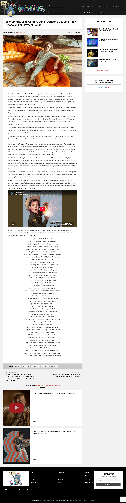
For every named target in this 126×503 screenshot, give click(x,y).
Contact (88, 6)
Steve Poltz (54, 366)
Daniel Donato (35, 366)
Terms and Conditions (104, 6)
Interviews (71, 13)
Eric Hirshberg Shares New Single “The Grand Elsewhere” (54, 393)
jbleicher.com (21, 32)
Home (50, 13)
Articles (57, 13)
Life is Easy (34, 94)
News (64, 13)
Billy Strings (26, 366)
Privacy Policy (94, 6)
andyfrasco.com (31, 235)
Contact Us (89, 482)
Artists (33, 479)
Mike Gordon (45, 366)
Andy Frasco (17, 366)
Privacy (85, 500)
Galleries (96, 13)
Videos (103, 13)
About (83, 6)
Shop (59, 482)
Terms (92, 500)
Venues (87, 472)
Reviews (79, 13)
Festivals (87, 13)
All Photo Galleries (103, 70)
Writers (87, 479)
